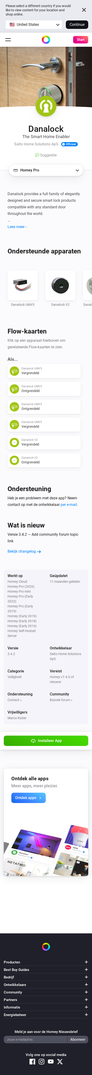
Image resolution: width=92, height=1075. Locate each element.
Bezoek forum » (61, 700)
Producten (12, 962)
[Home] (46, 39)
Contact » (15, 700)
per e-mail (69, 504)
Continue (77, 24)
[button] (34, 24)
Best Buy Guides (16, 970)
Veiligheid (14, 677)
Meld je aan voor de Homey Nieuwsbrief (46, 1032)
